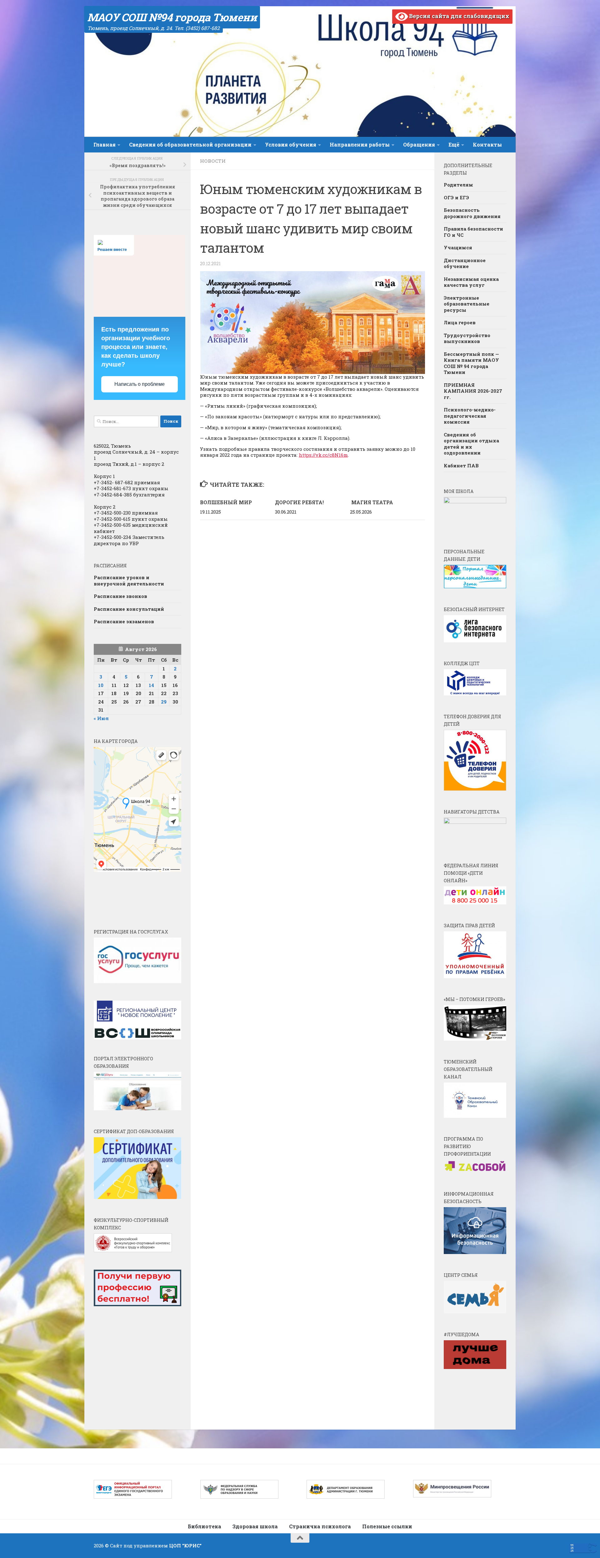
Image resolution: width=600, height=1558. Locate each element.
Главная (104, 144)
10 (100, 685)
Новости (213, 161)
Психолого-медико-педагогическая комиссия (470, 415)
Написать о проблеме (139, 384)
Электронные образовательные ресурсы (466, 304)
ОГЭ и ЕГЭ (456, 197)
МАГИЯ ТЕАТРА (372, 502)
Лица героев (460, 322)
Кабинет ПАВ (461, 465)
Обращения (419, 144)
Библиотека (204, 1526)
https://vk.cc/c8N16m (323, 455)
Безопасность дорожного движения (472, 213)
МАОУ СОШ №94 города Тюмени (172, 17)
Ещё (453, 144)
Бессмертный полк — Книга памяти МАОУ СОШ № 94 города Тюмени (471, 363)
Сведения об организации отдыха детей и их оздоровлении (471, 443)
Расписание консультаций (129, 609)
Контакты (487, 144)
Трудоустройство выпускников (467, 338)
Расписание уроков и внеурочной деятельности (129, 580)
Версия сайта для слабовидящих (458, 16)
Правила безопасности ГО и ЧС (473, 232)
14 (151, 685)
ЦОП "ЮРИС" (185, 1545)
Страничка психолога (320, 1526)
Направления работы (360, 144)
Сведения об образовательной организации (190, 144)
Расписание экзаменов (124, 621)
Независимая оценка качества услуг (471, 282)
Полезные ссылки (387, 1526)
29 (164, 702)
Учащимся (458, 247)
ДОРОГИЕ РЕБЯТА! (299, 502)
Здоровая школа (255, 1526)
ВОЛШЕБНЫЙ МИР (226, 502)
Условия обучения (290, 144)
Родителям (458, 185)
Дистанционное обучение (465, 263)
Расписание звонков (120, 596)
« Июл (101, 718)
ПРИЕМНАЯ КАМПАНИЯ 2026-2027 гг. (473, 391)
